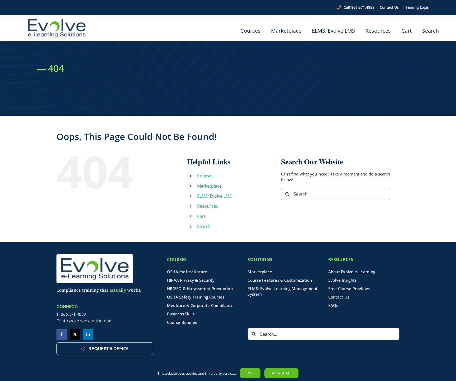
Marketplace (209, 186)
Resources (207, 206)
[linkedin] (88, 334)
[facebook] (61, 334)
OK (250, 373)
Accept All (281, 373)
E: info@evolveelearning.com (84, 320)
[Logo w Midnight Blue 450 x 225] (57, 20)
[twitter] (75, 334)
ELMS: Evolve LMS (214, 196)
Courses (205, 176)
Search (204, 226)
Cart (201, 216)
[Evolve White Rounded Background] (94, 255)
